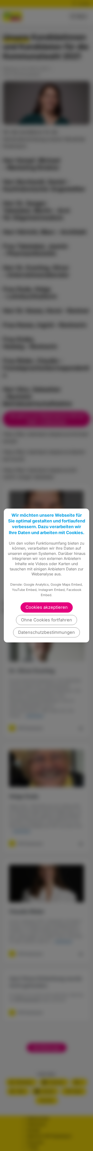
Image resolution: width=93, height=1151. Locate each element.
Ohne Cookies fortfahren (46, 619)
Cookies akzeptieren (47, 607)
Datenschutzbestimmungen (46, 632)
